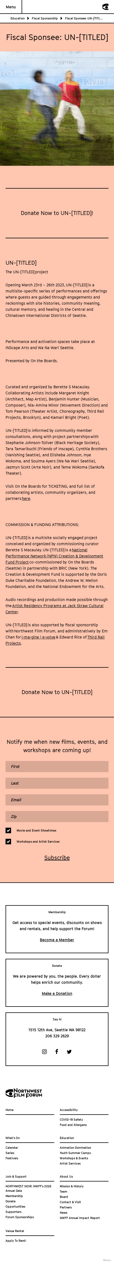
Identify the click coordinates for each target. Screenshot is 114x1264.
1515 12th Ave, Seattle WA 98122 (57, 1029)
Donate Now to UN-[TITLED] (57, 692)
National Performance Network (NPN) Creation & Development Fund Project (54, 555)
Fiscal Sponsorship (45, 18)
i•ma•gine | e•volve (38, 637)
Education (18, 18)
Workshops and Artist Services (38, 841)
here (26, 498)
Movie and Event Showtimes (36, 830)
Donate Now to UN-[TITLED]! (57, 213)
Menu (11, 6)
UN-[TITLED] (21, 262)
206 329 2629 (57, 1035)
